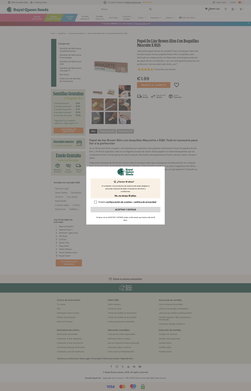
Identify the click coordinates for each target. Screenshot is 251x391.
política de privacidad (145, 202)
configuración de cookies (119, 202)
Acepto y (127, 202)
